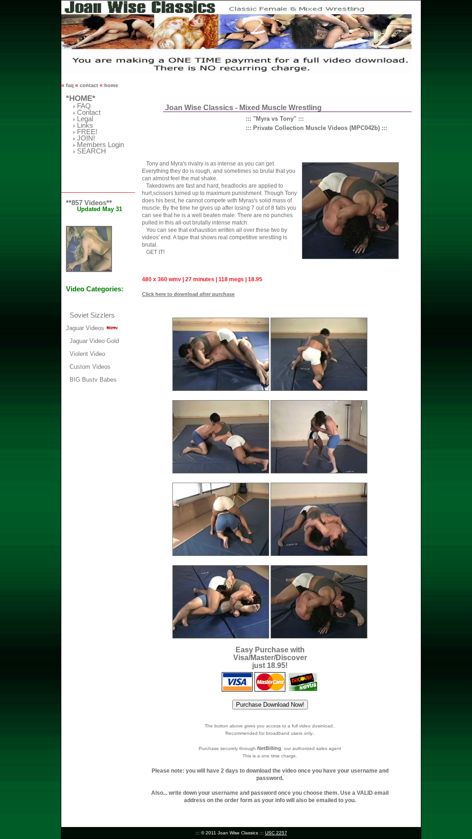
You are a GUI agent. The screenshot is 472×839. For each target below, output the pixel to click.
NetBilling (269, 748)
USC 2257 (276, 832)
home (110, 85)
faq (70, 85)
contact (89, 85)
